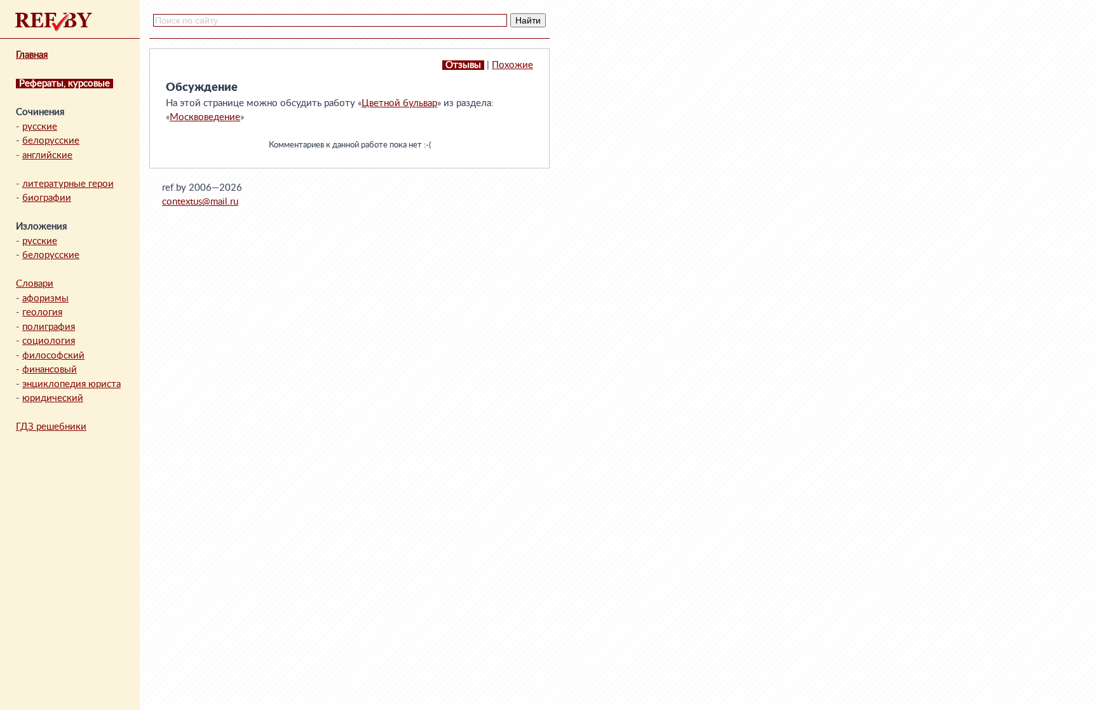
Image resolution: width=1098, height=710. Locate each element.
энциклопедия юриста (71, 384)
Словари (34, 284)
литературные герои (68, 184)
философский (53, 355)
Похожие (512, 65)
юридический (52, 398)
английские (47, 155)
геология (42, 312)
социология (48, 341)
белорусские (50, 141)
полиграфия (48, 327)
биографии (46, 198)
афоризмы (45, 298)
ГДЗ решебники (51, 427)
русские (39, 127)
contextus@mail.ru (200, 202)
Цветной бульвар (399, 103)
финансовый (49, 369)
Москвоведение (205, 117)
